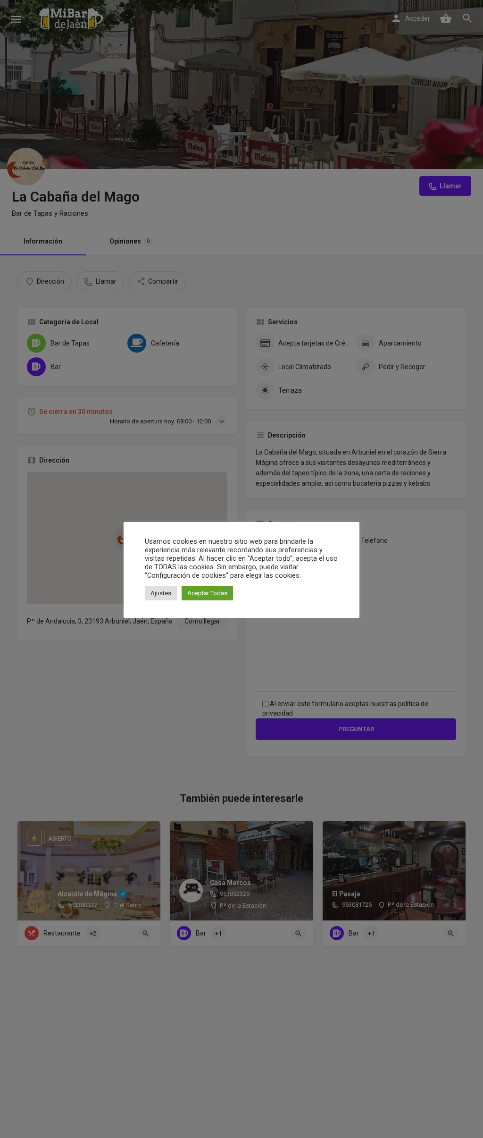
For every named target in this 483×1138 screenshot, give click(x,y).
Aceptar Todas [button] (207, 593)
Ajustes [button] (160, 593)
